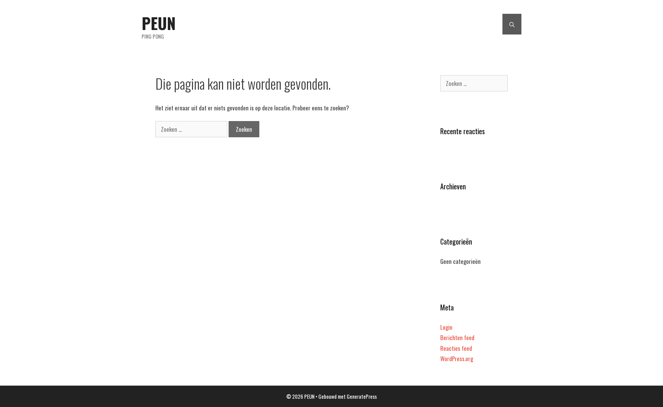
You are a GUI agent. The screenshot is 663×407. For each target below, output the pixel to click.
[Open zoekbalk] (511, 24)
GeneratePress (362, 396)
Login (446, 327)
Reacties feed (456, 348)
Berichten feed (457, 337)
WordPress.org (456, 358)
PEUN (159, 22)
